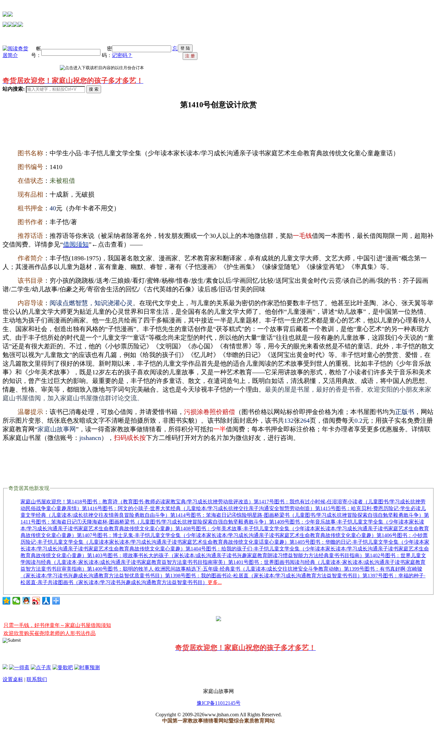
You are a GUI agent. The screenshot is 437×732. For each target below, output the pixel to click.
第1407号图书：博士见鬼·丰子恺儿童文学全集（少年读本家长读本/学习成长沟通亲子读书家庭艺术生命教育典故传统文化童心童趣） (227, 535)
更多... (215, 582)
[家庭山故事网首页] (5, 667)
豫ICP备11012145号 (219, 703)
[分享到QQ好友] (26, 601)
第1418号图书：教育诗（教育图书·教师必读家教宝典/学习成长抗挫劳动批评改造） (160, 501)
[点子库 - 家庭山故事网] (41, 667)
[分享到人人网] (46, 601)
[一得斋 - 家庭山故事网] (19, 667)
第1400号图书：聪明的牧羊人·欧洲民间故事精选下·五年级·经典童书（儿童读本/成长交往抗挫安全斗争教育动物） (215, 569)
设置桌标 (13, 679)
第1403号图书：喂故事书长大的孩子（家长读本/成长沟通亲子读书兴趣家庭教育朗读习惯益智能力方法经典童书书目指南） (226, 555)
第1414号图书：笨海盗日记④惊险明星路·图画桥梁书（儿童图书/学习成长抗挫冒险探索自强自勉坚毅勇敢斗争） (297, 515)
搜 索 (94, 89)
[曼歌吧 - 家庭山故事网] (62, 667)
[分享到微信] (16, 601)
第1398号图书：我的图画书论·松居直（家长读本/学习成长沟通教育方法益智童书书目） (263, 575)
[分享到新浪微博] (36, 601)
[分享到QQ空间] (7, 601)
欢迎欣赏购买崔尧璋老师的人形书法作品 (50, 633)
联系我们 (37, 679)
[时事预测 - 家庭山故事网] (87, 667)
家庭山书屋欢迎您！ (43, 501)
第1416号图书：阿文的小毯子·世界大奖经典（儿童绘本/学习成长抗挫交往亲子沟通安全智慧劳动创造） (198, 508)
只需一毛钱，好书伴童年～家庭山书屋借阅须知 (57, 625)
